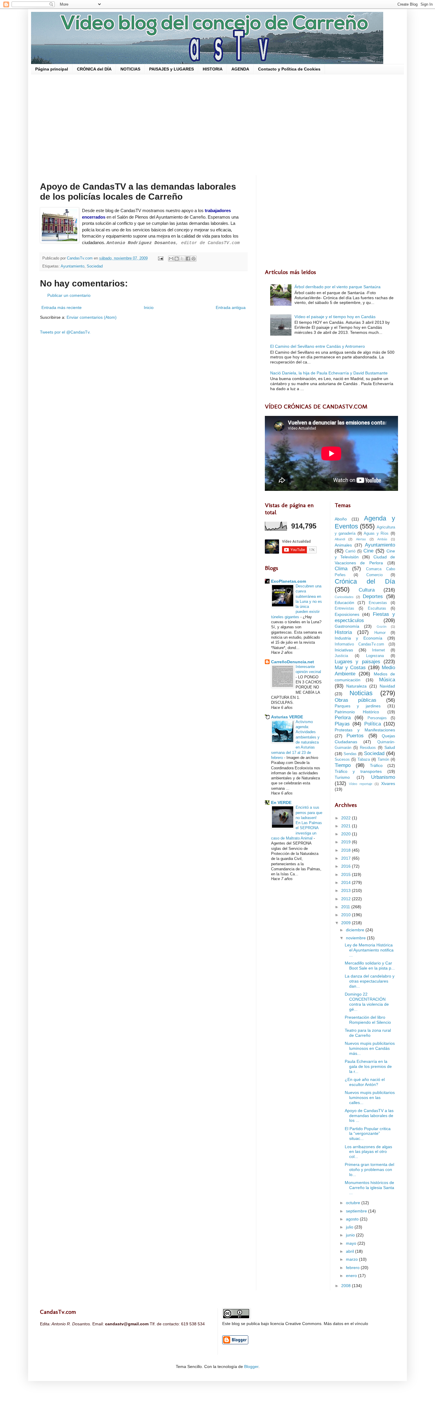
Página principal (51, 69)
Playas (342, 724)
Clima (341, 568)
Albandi (340, 539)
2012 (346, 898)
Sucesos (342, 759)
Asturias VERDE (287, 716)
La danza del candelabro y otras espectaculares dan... (369, 981)
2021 (346, 826)
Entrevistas (344, 608)
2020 (346, 834)
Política (372, 724)
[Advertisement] (217, 124)
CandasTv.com (80, 258)
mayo (351, 1243)
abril (350, 1251)
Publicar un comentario (69, 295)
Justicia (341, 656)
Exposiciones (347, 614)
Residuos (368, 748)
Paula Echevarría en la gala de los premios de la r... (368, 1066)
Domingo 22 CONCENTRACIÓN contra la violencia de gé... (367, 1001)
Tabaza (363, 759)
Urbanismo (383, 777)
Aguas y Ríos (376, 533)
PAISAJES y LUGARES (171, 69)
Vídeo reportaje (360, 784)
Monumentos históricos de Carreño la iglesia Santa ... (369, 1187)
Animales (343, 545)
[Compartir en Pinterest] (193, 259)
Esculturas (377, 608)
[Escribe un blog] (177, 259)
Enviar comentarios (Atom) (92, 317)
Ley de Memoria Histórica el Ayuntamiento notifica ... (369, 950)
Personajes (377, 718)
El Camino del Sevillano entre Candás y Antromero (317, 346)
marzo (352, 1259)
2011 (346, 906)
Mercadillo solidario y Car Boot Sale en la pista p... (370, 965)
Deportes (373, 596)
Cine (368, 551)
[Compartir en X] (182, 259)
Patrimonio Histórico (357, 711)
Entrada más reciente (61, 307)
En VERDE (281, 802)
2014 (346, 882)
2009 (346, 922)
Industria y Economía (358, 638)
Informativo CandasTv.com (359, 644)
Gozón (381, 626)
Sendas (350, 754)
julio (350, 1227)
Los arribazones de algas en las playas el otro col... (368, 1151)
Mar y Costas (350, 667)
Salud (389, 747)
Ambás (382, 539)
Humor (380, 633)
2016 (346, 866)
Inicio (149, 307)
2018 (346, 850)
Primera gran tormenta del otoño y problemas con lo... (369, 1169)
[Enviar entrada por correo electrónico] (160, 258)
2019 (346, 842)
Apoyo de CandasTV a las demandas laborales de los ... (369, 1115)
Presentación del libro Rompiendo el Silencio (368, 1020)
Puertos (355, 735)
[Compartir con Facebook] (188, 259)
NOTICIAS (130, 69)
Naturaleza (356, 686)
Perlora (343, 717)
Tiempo (343, 765)
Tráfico (376, 765)
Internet (378, 650)
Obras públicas (355, 700)
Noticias (361, 693)
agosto (353, 1219)
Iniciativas (344, 650)
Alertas (361, 539)
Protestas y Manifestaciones (365, 730)
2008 (346, 1285)
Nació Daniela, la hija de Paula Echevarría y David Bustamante (329, 373)
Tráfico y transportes (358, 771)
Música (387, 680)
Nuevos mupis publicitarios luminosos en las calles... (370, 1097)
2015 (346, 874)
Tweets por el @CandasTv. (65, 332)
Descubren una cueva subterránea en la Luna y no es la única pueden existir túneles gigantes (296, 601)
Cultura (367, 590)
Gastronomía (347, 626)
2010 (346, 914)
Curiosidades (344, 597)
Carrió (350, 551)
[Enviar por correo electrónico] (171, 259)
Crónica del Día (365, 581)
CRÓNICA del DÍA (94, 69)
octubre (353, 1202)
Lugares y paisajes (357, 661)
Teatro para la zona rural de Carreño (368, 1033)
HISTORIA (213, 69)
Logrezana (375, 656)
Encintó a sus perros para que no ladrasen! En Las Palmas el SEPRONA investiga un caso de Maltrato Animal (296, 822)
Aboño (341, 519)
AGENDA (240, 69)
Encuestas (378, 603)
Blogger (251, 1366)
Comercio (374, 575)
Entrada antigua (231, 307)
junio (351, 1235)
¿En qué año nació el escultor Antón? (365, 1082)
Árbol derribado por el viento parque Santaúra (337, 286)
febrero (353, 1267)
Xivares (388, 783)
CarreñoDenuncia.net (292, 661)
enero (352, 1275)
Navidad (387, 686)
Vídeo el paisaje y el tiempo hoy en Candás (335, 316)
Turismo (342, 777)
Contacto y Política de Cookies (289, 69)
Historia (343, 632)
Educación (344, 602)
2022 (346, 818)
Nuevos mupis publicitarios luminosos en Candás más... (370, 1048)
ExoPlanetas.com (288, 581)
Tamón (383, 759)
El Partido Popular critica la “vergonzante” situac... (368, 1133)
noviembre (356, 937)
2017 (346, 858)
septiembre (357, 1211)
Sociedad (95, 266)
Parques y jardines (358, 706)
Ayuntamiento (72, 266)
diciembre (355, 929)
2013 (346, 890)
